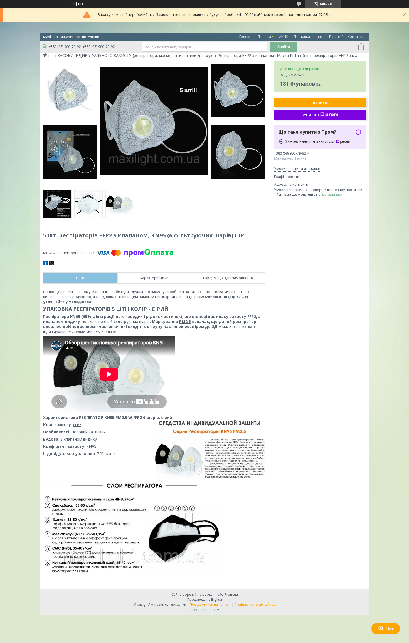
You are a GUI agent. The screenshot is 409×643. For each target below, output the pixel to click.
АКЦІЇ (284, 36)
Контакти (356, 36)
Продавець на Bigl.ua (204, 599)
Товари (264, 36)
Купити (320, 103)
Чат (389, 628)
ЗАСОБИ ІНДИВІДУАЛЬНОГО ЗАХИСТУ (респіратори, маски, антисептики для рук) (136, 55)
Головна (246, 36)
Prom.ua (231, 594)
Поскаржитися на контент (210, 604)
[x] (51, 264)
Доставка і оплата (308, 36)
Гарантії (336, 36)
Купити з (310, 115)
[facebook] (45, 264)
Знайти (283, 47)
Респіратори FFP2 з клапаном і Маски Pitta (258, 55)
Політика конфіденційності (256, 604)
